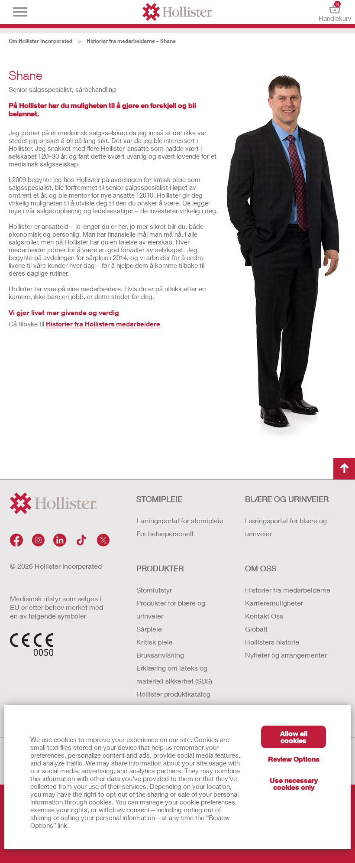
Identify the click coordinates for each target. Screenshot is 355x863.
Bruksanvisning (160, 655)
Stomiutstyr (154, 590)
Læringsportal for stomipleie (179, 520)
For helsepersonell (165, 533)
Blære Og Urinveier (287, 499)
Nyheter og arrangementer (286, 655)
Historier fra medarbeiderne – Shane (131, 41)
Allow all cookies (293, 736)
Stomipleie (159, 499)
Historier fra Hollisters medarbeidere (103, 324)
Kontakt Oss (264, 616)
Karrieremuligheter (274, 603)
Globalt (256, 629)
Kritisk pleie (154, 642)
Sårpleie (149, 629)
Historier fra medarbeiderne (287, 590)
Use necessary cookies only (294, 783)
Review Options (294, 759)
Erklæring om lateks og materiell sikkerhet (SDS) (174, 674)
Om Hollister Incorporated (40, 41)
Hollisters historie (272, 642)
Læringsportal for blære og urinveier (286, 526)
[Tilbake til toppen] (344, 468)
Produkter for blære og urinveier (170, 609)
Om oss (261, 568)
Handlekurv (335, 12)
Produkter (160, 568)
